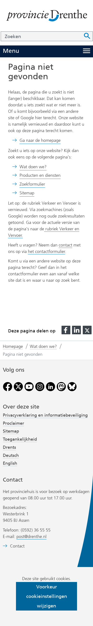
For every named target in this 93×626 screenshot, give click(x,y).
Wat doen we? (33, 166)
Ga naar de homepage (40, 140)
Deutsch (11, 455)
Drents (9, 447)
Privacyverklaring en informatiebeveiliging (45, 415)
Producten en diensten (40, 175)
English (10, 463)
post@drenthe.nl (31, 536)
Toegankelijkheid (20, 439)
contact (65, 245)
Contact (17, 546)
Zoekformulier (32, 184)
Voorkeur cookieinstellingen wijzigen (46, 596)
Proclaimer (13, 423)
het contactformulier (46, 251)
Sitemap (27, 193)
